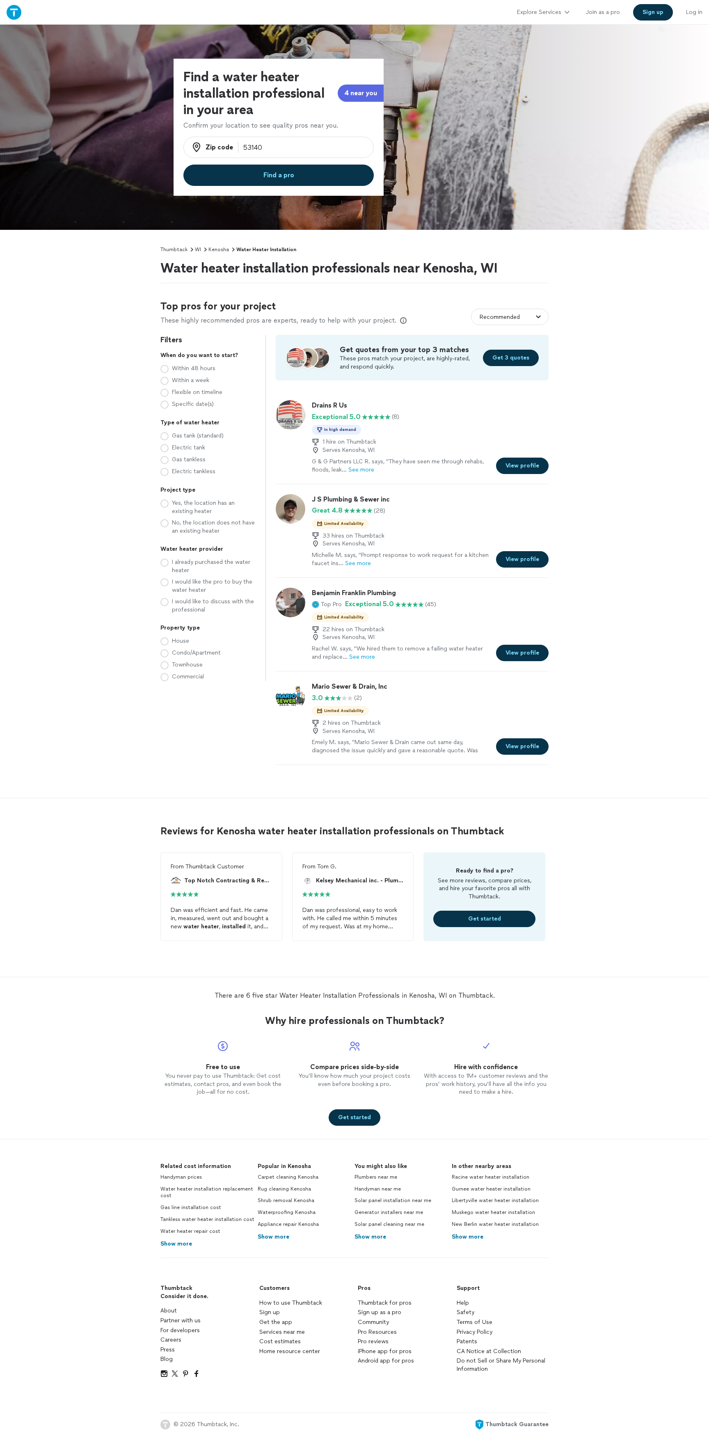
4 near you (360, 93)
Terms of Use (474, 1322)
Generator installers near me (388, 1212)
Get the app (275, 1322)
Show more (176, 1243)
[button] (327, 604)
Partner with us (180, 1320)
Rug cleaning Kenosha (284, 1189)
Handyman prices (181, 1177)
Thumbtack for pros (385, 1302)
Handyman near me (377, 1189)
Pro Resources (377, 1331)
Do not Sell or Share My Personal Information (501, 1364)
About (168, 1310)
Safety (465, 1312)
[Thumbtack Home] (14, 12)
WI (198, 249)
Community (373, 1322)
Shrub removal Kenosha (286, 1200)
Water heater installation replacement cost (206, 1192)
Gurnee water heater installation (491, 1189)
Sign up (269, 1312)
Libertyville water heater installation (495, 1200)
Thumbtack (174, 249)
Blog (166, 1359)
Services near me (282, 1331)
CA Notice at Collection (489, 1351)
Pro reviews (373, 1341)
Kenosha (218, 249)
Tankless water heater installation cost (207, 1219)
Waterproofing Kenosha (287, 1212)
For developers (180, 1330)
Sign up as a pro (379, 1312)
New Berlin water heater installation (495, 1224)
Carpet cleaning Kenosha (288, 1177)
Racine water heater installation (490, 1177)
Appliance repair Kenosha (288, 1224)
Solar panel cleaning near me (389, 1224)
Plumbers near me (375, 1177)
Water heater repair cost (190, 1231)
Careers (170, 1339)
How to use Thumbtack (290, 1302)
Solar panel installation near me (392, 1200)
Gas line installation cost (190, 1207)
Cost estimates (280, 1341)
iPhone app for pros (385, 1351)
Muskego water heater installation (493, 1212)
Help (463, 1302)
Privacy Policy (474, 1331)
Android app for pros (386, 1360)
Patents (467, 1341)
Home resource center (289, 1351)
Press (167, 1349)
